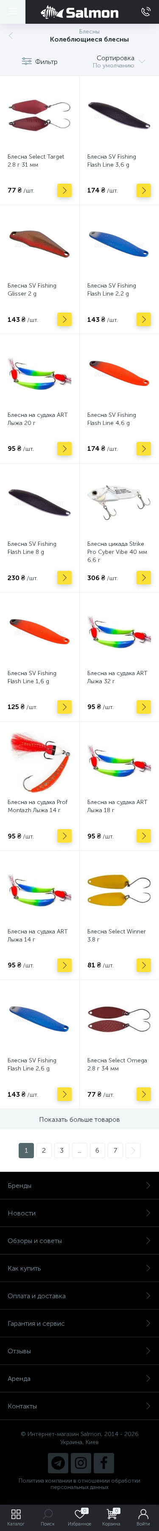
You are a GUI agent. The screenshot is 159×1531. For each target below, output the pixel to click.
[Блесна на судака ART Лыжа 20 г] (40, 374)
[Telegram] (58, 1463)
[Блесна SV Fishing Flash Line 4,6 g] (119, 374)
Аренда (19, 1379)
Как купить (24, 1268)
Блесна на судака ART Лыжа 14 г (38, 935)
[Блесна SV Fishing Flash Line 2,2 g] (119, 245)
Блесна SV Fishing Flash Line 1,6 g (32, 677)
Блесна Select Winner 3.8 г (116, 935)
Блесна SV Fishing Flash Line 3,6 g (111, 160)
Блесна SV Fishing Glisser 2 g (32, 289)
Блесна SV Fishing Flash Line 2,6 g (32, 1064)
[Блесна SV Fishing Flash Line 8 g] (40, 503)
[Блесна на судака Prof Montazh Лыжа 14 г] (40, 761)
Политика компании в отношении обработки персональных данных (79, 1484)
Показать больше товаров (79, 1119)
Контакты (22, 1406)
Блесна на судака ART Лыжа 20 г (38, 419)
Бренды (19, 1186)
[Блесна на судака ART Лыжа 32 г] (119, 632)
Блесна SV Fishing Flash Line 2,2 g (111, 289)
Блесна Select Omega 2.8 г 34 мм (117, 1064)
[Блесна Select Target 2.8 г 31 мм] (40, 116)
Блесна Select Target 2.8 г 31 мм (36, 160)
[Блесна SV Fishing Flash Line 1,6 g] (40, 632)
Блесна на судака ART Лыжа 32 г (117, 677)
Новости (22, 1213)
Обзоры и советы (35, 1241)
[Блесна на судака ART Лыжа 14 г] (40, 890)
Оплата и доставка (37, 1296)
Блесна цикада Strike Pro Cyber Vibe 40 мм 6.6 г (117, 552)
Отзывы (19, 1351)
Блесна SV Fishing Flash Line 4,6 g (111, 419)
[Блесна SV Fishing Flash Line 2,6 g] (40, 1020)
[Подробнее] (64, 190)
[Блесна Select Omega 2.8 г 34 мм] (119, 1020)
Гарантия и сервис (36, 1323)
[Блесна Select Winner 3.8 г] (119, 890)
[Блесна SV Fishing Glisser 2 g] (40, 245)
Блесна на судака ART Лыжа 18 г (117, 806)
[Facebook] (104, 1463)
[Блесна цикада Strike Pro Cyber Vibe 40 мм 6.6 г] (119, 503)
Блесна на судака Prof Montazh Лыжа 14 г (37, 806)
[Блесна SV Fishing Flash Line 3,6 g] (119, 116)
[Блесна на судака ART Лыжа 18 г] (119, 761)
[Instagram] (81, 1463)
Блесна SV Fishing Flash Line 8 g (32, 548)
